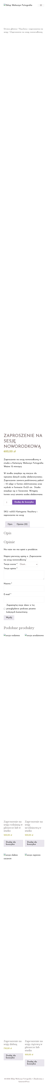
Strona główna (10, 29)
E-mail (7, 594)
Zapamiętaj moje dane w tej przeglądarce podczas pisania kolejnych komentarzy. (21, 608)
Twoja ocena (10, 564)
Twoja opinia (10, 569)
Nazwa (8, 584)
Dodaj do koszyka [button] (11, 843)
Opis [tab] (10, 524)
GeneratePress (24, 1082)
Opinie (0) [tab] (22, 524)
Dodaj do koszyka (24, 502)
